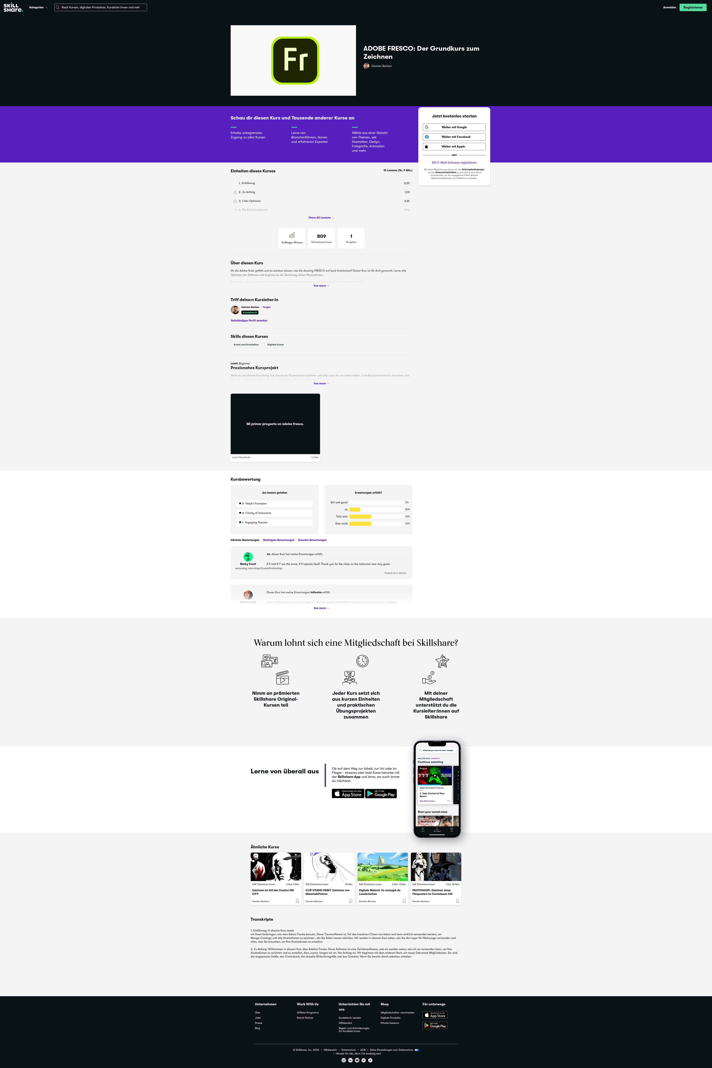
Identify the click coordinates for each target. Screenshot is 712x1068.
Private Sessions (390, 1023)
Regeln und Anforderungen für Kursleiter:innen (354, 1030)
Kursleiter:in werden (350, 1017)
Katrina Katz (248, 602)
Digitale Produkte (390, 1017)
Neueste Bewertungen (312, 540)
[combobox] (100, 7)
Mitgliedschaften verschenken (397, 1012)
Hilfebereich (345, 1023)
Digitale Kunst (275, 344)
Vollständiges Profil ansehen (249, 320)
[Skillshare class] (276, 867)
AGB (362, 1050)
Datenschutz (348, 1050)
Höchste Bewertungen (245, 540)
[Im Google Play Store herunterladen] (382, 794)
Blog (257, 1028)
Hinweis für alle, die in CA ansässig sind (358, 1053)
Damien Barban (382, 66)
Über (257, 1012)
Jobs (258, 1017)
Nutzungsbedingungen (473, 169)
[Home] (13, 7)
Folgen (267, 307)
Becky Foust (248, 564)
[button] (46, 6)
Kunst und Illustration (246, 344)
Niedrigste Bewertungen (278, 540)
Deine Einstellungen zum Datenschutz (391, 1049)
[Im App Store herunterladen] (347, 794)
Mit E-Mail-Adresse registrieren (454, 162)
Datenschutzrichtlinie (446, 172)
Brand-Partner (305, 1017)
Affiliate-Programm (308, 1012)
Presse (258, 1023)
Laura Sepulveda (241, 457)
